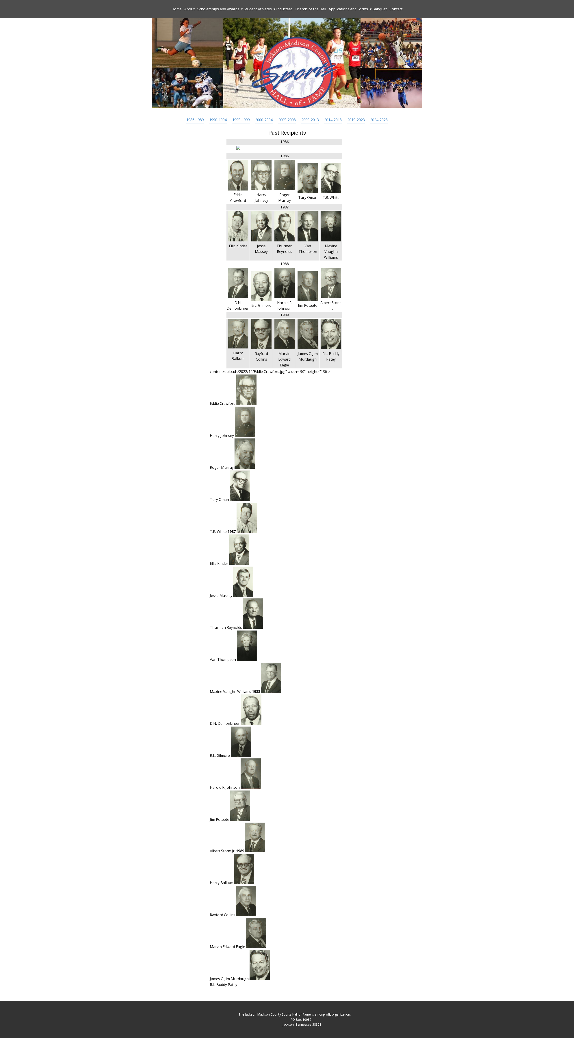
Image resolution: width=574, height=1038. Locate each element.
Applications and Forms (348, 9)
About (189, 9)
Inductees (284, 9)
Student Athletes (258, 9)
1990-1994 (218, 119)
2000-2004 (264, 119)
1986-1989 (195, 119)
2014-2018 (333, 119)
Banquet (379, 9)
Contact (395, 9)
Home (177, 9)
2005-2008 (287, 119)
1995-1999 (241, 119)
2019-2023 (356, 119)
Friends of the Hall (310, 9)
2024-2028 (379, 119)
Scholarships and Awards (218, 9)
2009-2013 (310, 119)
